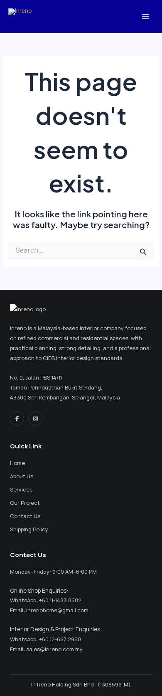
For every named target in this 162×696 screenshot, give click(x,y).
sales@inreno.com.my (54, 649)
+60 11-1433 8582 (60, 600)
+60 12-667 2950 (60, 639)
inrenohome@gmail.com (57, 610)
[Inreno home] (42, 309)
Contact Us (25, 516)
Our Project (25, 502)
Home (17, 463)
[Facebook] (17, 418)
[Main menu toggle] (145, 16)
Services (21, 489)
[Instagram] (35, 418)
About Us (21, 476)
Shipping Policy (29, 529)
